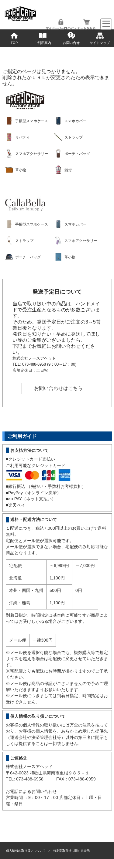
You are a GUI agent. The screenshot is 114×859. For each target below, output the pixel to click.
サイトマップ (100, 43)
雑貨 (68, 170)
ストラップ (73, 137)
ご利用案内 (42, 43)
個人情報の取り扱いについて (26, 850)
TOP (14, 43)
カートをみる (86, 28)
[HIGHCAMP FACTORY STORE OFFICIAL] (20, 20)
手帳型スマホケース (31, 121)
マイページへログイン (61, 28)
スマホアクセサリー (31, 154)
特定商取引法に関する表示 (71, 850)
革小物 (20, 170)
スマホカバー (75, 121)
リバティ (22, 137)
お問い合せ (71, 43)
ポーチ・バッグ (77, 154)
